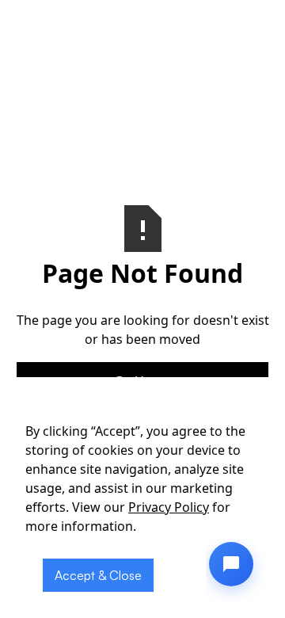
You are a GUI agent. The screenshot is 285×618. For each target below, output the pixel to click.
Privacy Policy (168, 507)
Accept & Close (98, 575)
